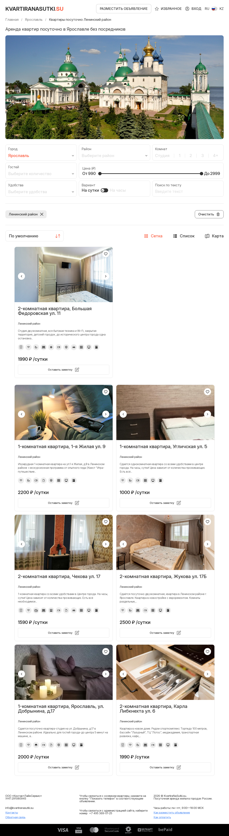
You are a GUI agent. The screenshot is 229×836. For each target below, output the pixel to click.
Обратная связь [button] (15, 817)
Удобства (15, 185)
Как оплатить (162, 817)
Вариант (88, 185)
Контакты (11, 812)
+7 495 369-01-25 (100, 813)
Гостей (13, 167)
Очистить (206, 214)
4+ (215, 156)
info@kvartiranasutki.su (19, 808)
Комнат (161, 149)
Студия (162, 156)
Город (13, 149)
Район (86, 149)
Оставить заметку (60, 369)
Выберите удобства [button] (27, 192)
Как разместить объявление (172, 812)
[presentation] (21, 276)
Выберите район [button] (98, 156)
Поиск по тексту (168, 185)
